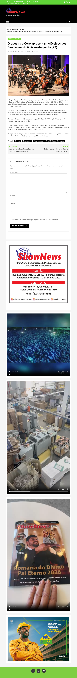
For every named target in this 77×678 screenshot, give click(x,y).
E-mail (12, 204)
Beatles (17, 141)
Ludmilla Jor (13, 52)
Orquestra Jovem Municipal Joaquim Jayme (49, 141)
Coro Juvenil (27, 141)
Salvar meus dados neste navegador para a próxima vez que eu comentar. (35, 220)
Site (11, 212)
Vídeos (28, 1)
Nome (12, 196)
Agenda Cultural (18, 1)
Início (8, 1)
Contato (35, 1)
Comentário (14, 172)
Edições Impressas (13, 3)
